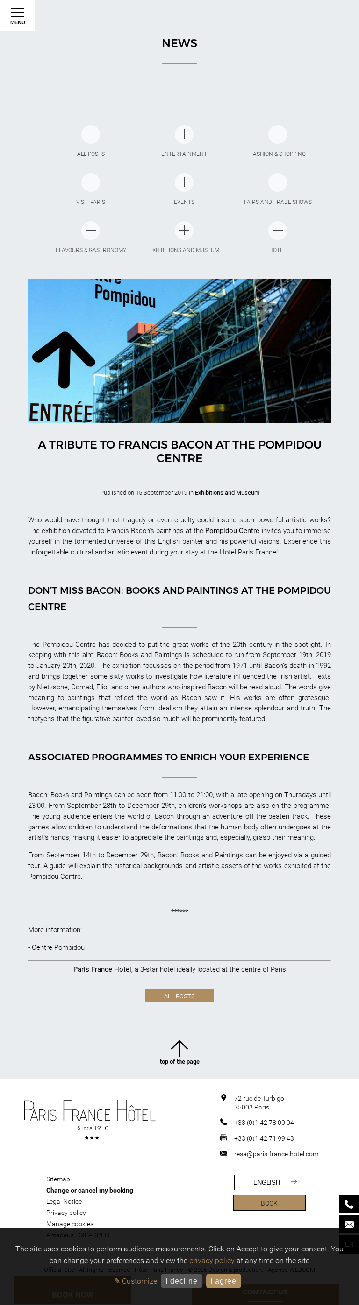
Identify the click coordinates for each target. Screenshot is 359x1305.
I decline (181, 1281)
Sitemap (58, 1179)
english (266, 1182)
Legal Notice (64, 1201)
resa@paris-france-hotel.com (276, 1154)
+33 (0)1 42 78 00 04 (264, 1122)
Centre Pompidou (58, 947)
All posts (179, 996)
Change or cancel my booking (89, 1190)
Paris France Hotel (102, 969)
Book (269, 1203)
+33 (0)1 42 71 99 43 (264, 1138)
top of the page (180, 1061)
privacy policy (212, 1260)
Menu (17, 22)
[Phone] (349, 1204)
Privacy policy (66, 1212)
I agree (223, 1281)
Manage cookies (69, 1224)
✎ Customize (135, 1281)
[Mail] (349, 1224)
